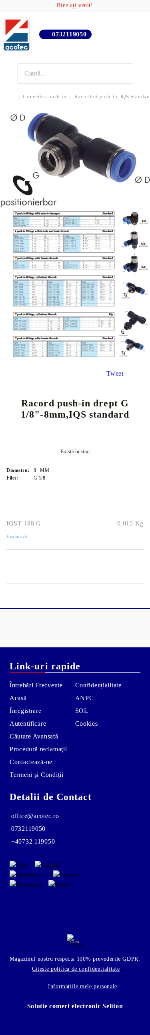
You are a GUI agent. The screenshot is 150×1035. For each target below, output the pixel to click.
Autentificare (28, 723)
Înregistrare (26, 710)
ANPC (84, 698)
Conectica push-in (44, 97)
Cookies (86, 723)
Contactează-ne (31, 761)
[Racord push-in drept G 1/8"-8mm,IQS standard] (75, 205)
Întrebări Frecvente (36, 685)
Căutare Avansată (34, 736)
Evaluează (16, 536)
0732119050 (69, 34)
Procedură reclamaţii (38, 749)
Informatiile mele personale (82, 986)
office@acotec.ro (35, 815)
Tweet (115, 373)
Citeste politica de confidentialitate (76, 969)
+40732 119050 (33, 841)
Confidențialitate (98, 685)
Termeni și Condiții (37, 774)
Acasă (18, 698)
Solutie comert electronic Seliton (75, 1006)
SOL (81, 710)
